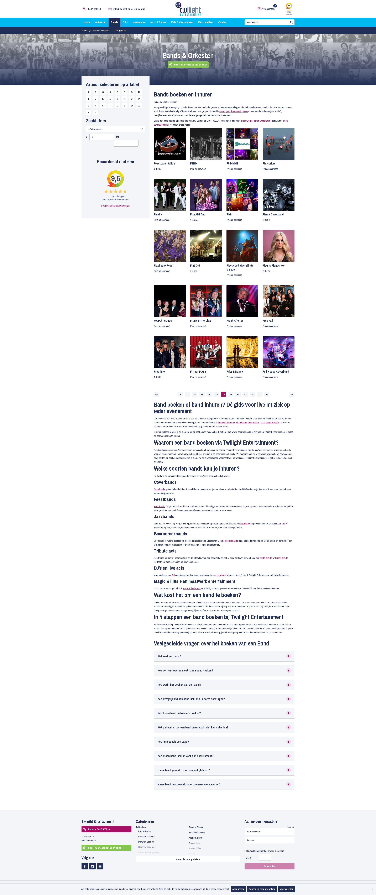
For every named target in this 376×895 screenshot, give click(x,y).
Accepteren (238, 889)
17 (202, 394)
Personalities (206, 22)
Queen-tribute (281, 558)
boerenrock (236, 111)
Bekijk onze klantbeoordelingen (115, 205)
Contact (223, 22)
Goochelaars (194, 843)
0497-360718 (94, 9)
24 (252, 394)
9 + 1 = (249, 858)
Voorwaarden (286, 889)
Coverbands (159, 489)
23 (245, 394)
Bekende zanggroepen (148, 852)
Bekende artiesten (146, 836)
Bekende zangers (146, 841)
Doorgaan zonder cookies (262, 889)
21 (231, 394)
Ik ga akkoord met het (265, 851)
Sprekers (193, 853)
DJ (173, 575)
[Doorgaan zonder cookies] (372, 889)
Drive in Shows (196, 827)
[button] (224, 656)
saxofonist (221, 575)
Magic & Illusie (195, 837)
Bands (114, 22)
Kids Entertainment (182, 22)
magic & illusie (272, 422)
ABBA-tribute (266, 558)
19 (216, 394)
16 (195, 394)
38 (267, 394)
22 (238, 394)
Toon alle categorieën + (188, 859)
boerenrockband (229, 540)
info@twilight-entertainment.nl (129, 9)
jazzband (244, 523)
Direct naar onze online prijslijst (190, 64)
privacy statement (276, 851)
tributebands (253, 422)
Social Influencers (197, 832)
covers (222, 111)
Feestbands (159, 506)
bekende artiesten (226, 422)
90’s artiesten (144, 831)
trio (283, 523)
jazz (228, 111)
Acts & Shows (158, 22)
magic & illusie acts (191, 588)
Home (87, 22)
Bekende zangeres (147, 847)
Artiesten (100, 22)
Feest (245, 111)
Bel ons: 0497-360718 (99, 829)
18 (209, 394)
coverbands (241, 422)
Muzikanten (139, 22)
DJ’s (125, 22)
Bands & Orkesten (101, 30)
